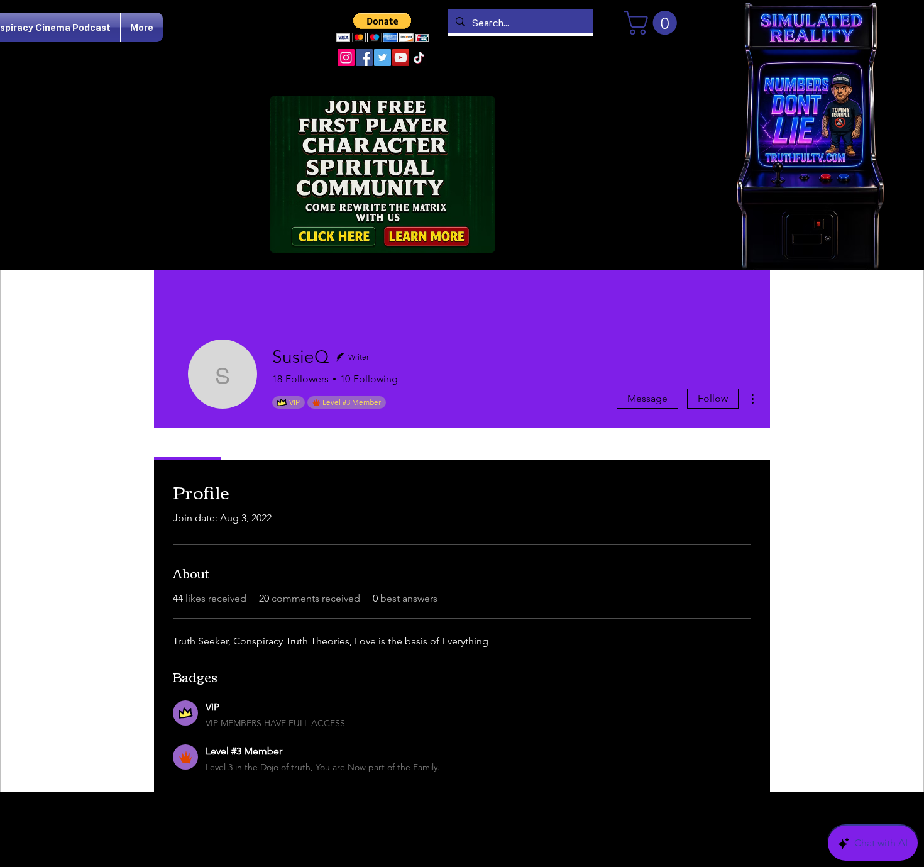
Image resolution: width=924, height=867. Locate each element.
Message (647, 398)
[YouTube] (400, 57)
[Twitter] (382, 57)
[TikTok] (418, 57)
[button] (382, 27)
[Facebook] (364, 57)
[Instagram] (346, 57)
